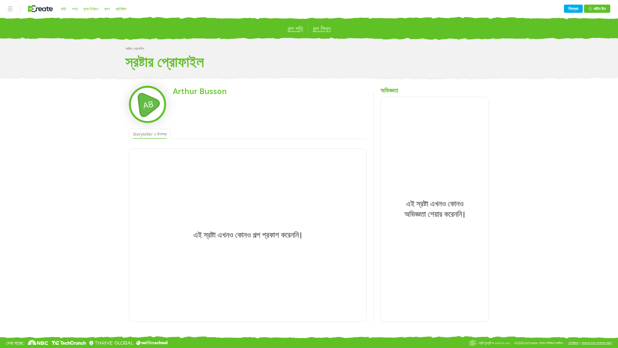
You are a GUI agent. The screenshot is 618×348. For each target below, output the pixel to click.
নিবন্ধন (573, 8)
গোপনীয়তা (573, 343)
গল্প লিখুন (322, 28)
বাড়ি (63, 9)
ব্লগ (107, 9)
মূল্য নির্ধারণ (90, 9)
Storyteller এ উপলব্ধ (150, 134)
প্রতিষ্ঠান (120, 9)
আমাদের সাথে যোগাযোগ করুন (597, 343)
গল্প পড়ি (295, 28)
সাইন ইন (600, 8)
